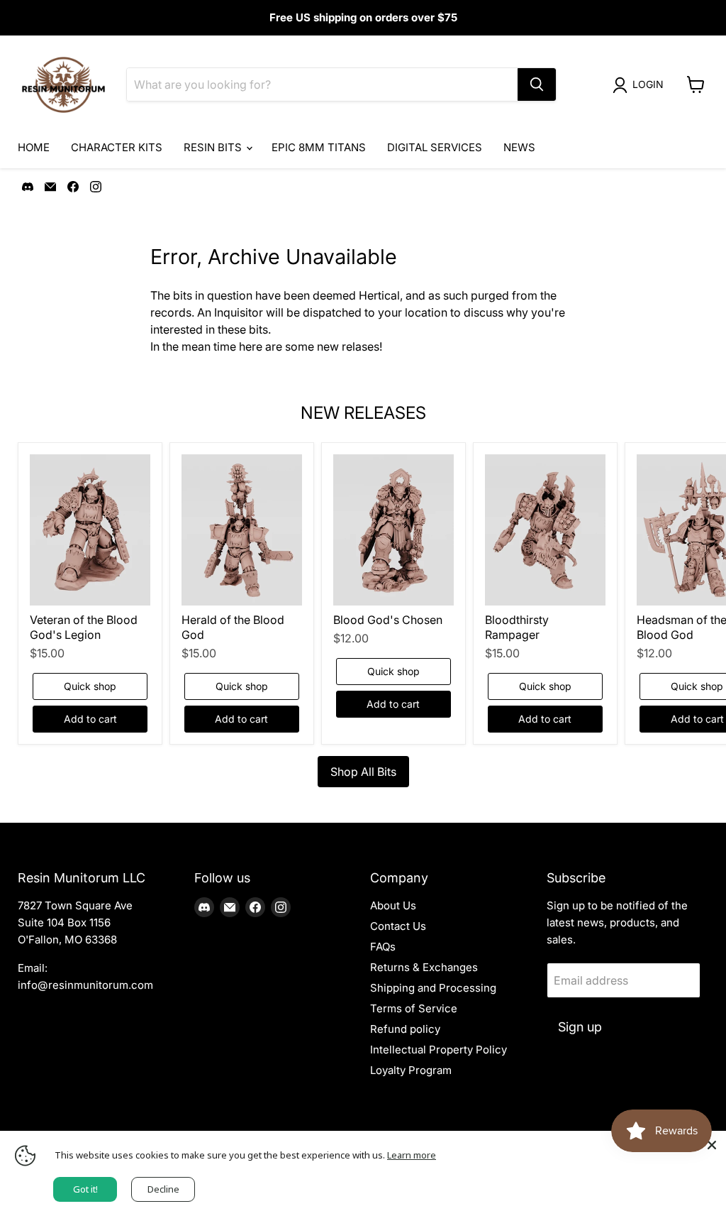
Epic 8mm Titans (319, 147)
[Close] (712, 1145)
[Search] (537, 84)
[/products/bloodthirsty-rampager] (545, 529)
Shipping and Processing (433, 988)
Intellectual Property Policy (438, 1049)
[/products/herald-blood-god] (242, 529)
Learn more (411, 1155)
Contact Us (398, 926)
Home (34, 147)
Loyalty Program (411, 1070)
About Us (393, 905)
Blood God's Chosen (387, 620)
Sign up (580, 1026)
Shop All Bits (363, 772)
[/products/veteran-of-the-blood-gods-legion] (90, 529)
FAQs (383, 946)
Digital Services (434, 147)
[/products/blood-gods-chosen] (393, 529)
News (519, 147)
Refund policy (405, 1029)
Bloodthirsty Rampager (517, 627)
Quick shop (90, 686)
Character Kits (116, 147)
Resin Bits (214, 147)
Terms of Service (413, 1008)
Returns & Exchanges (424, 967)
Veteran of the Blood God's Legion (84, 627)
